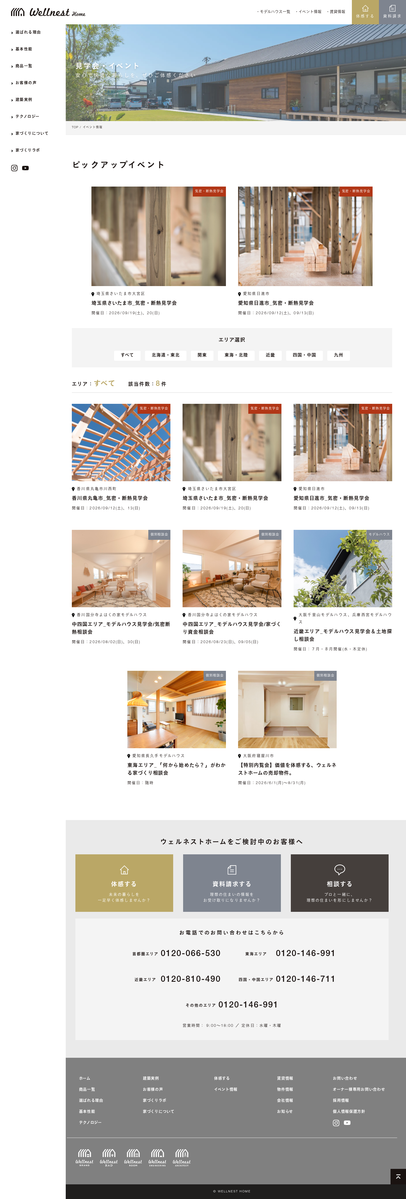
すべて (127, 356)
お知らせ (285, 1112)
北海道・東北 (166, 356)
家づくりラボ (154, 1101)
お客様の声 (153, 1090)
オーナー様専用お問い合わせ (359, 1090)
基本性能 (87, 1112)
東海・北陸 (236, 356)
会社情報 (285, 1101)
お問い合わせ (345, 1079)
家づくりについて (159, 1112)
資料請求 (392, 17)
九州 (338, 356)
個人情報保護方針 (349, 1112)
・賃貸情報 (335, 12)
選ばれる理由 (91, 1101)
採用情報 (341, 1101)
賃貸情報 (285, 1079)
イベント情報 (92, 127)
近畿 (270, 356)
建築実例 (151, 1079)
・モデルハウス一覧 (273, 12)
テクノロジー (90, 1123)
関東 (202, 356)
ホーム (85, 1079)
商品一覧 (87, 1090)
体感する (365, 17)
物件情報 (285, 1090)
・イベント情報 (308, 12)
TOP (75, 127)
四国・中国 (304, 356)
